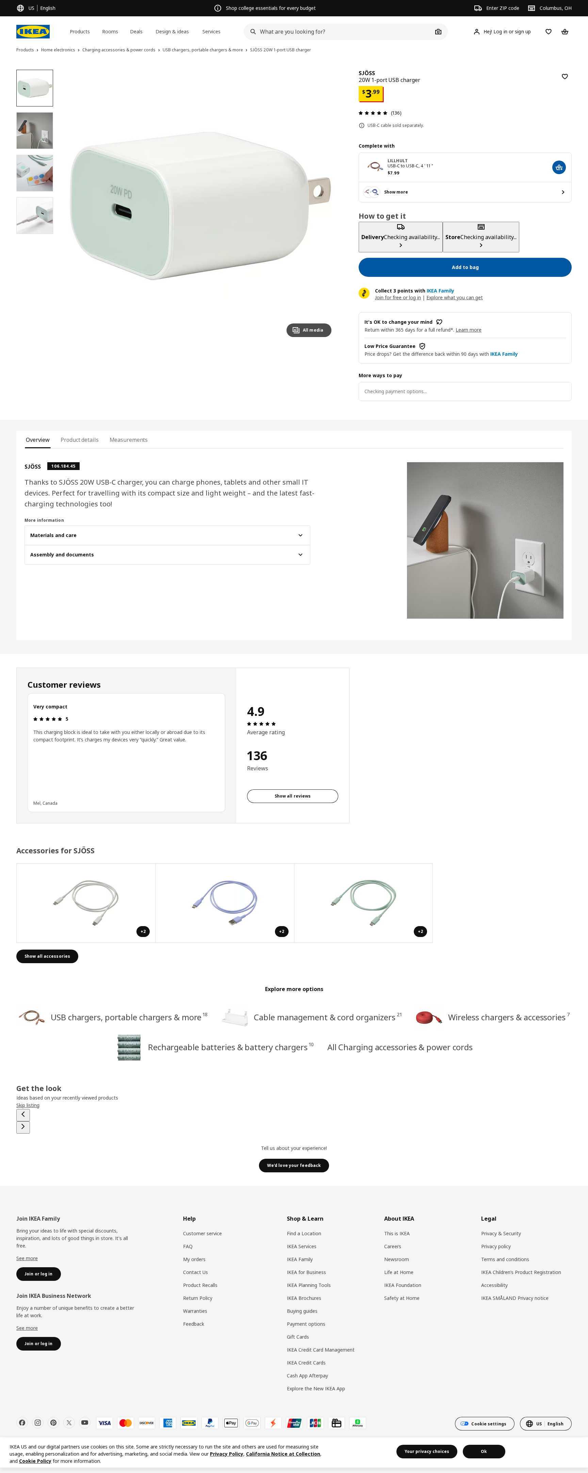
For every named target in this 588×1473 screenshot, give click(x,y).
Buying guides (302, 1311)
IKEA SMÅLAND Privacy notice (515, 1298)
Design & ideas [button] (172, 31)
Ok (484, 1451)
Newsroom (396, 1259)
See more (27, 1258)
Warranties (195, 1311)
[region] (200, 206)
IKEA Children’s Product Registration (521, 1272)
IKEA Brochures (304, 1298)
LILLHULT (398, 161)
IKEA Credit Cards (306, 1362)
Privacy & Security (501, 1233)
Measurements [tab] (129, 439)
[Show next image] (323, 206)
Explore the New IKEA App (316, 1388)
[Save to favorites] (565, 76)
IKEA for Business (306, 1272)
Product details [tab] (79, 439)
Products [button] (80, 31)
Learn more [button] (468, 330)
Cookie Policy (35, 1461)
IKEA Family (300, 1259)
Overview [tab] (38, 439)
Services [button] (211, 31)
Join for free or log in (398, 297)
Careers (392, 1246)
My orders (194, 1259)
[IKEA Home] (33, 31)
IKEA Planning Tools (309, 1285)
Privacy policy (496, 1246)
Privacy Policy (226, 1454)
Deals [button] (136, 31)
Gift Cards (298, 1337)
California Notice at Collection (283, 1454)
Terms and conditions (505, 1259)
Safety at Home (402, 1298)
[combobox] (338, 31)
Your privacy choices (427, 1451)
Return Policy (197, 1298)
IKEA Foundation (402, 1285)
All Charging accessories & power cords (400, 1047)
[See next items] (23, 1127)
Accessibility (494, 1285)
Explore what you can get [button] (454, 297)
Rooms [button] (110, 31)
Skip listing (27, 1105)
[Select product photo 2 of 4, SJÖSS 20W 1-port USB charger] (34, 130)
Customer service (202, 1233)
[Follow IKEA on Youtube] (85, 1422)
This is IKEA (397, 1233)
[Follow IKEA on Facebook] (22, 1422)
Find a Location (304, 1233)
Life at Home (398, 1272)
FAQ (188, 1246)
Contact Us (195, 1272)
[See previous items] (23, 1115)
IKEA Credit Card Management (321, 1349)
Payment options (306, 1324)
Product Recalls (200, 1285)
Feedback (193, 1324)
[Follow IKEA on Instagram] (38, 1422)
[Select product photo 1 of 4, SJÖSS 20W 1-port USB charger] (34, 88)
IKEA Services (301, 1246)
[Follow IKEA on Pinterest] (53, 1422)
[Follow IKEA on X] (69, 1422)
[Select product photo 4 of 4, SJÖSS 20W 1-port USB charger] (34, 215)
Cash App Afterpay (307, 1375)
